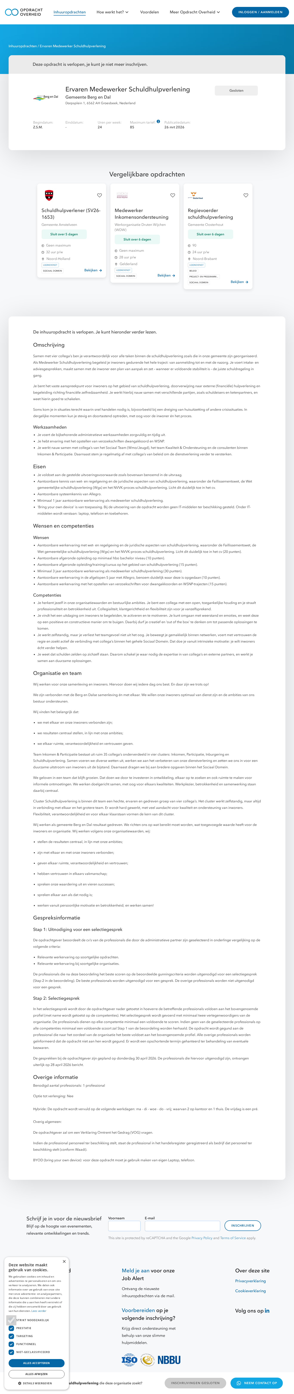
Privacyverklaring (250, 1281)
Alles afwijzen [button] (36, 1374)
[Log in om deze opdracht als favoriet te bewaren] (99, 195)
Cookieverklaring (250, 1291)
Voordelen (149, 12)
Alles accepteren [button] (36, 1363)
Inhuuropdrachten (70, 12)
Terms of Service (233, 1238)
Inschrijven (242, 1226)
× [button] (64, 1261)
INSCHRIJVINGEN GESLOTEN (195, 1383)
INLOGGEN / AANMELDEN (260, 12)
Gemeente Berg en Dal (88, 97)
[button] (37, 1383)
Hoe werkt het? (110, 12)
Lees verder (38, 1311)
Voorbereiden (138, 1310)
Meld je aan (136, 1270)
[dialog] (36, 1323)
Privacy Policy (202, 1238)
